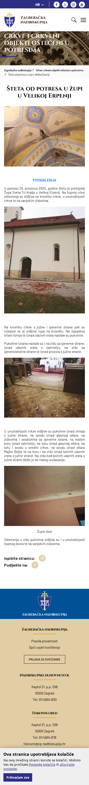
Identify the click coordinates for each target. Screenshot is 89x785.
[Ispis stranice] (42, 558)
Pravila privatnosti (44, 641)
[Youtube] (82, 4)
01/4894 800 (48, 699)
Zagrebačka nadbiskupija (34, 20)
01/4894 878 (47, 737)
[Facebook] (57, 4)
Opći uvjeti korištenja (44, 647)
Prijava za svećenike (44, 659)
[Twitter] (65, 4)
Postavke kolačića (41, 764)
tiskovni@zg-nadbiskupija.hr (44, 744)
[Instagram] (73, 4)
